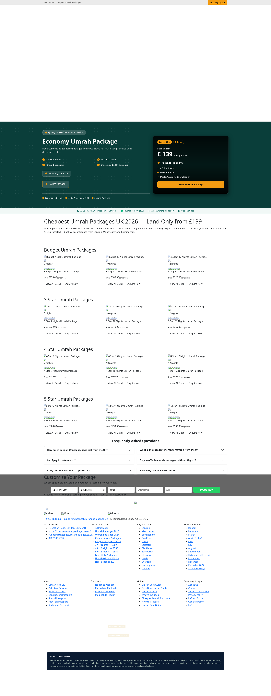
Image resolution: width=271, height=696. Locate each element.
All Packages (101, 527)
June (190, 541)
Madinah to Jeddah (105, 594)
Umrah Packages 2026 (107, 531)
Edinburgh (147, 551)
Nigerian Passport (58, 601)
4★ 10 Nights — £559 (106, 548)
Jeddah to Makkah (104, 584)
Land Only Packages (106, 555)
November (194, 558)
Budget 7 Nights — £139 (108, 541)
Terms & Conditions (198, 591)
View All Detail (53, 283)
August (192, 548)
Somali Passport (57, 598)
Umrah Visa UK (57, 584)
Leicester (146, 544)
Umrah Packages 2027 (107, 534)
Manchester (148, 531)
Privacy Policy (195, 594)
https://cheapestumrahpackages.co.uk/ (70, 531)
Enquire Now (71, 283)
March (191, 534)
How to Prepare (150, 601)
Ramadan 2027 (196, 565)
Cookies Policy (196, 601)
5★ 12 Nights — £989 (106, 551)
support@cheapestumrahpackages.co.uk (86, 518)
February (193, 531)
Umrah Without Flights (107, 558)
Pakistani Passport (58, 588)
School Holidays (196, 568)
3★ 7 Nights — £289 (106, 544)
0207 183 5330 (53, 518)
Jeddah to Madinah (105, 591)
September (194, 551)
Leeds (145, 558)
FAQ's (191, 605)
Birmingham (148, 534)
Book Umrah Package (191, 184)
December (193, 561)
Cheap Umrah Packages (108, 538)
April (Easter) (195, 538)
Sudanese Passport (59, 605)
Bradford (146, 538)
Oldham (146, 568)
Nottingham (148, 565)
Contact (192, 588)
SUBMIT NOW (206, 489)
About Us (193, 584)
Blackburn (147, 548)
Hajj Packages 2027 (105, 561)
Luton (145, 541)
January (192, 527)
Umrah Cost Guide (151, 584)
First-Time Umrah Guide (154, 588)
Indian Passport (57, 591)
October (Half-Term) (199, 555)
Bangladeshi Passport (60, 594)
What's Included (150, 594)
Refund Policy (195, 598)
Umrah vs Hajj (149, 591)
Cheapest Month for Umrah (156, 598)
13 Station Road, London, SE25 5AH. (67, 527)
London (146, 527)
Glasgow (146, 555)
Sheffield (146, 561)
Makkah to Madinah (106, 588)
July (190, 544)
